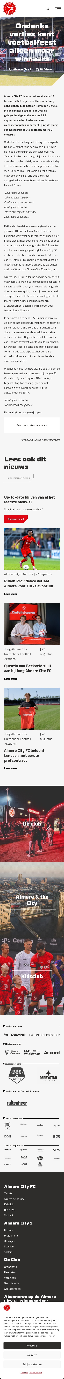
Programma (11, 1235)
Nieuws (28, 574)
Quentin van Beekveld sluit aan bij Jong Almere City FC (27, 668)
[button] (47, 8)
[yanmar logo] (15, 1035)
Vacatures (10, 1278)
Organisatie (10, 1267)
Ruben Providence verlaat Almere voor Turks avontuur (29, 583)
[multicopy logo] (40, 1151)
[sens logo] (23, 1158)
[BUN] (56, 1136)
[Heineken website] (56, 1158)
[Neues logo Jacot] (23, 1164)
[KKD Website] (17, 1075)
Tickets (8, 1193)
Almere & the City (14, 1199)
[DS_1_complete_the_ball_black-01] (48, 1075)
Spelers (8, 1252)
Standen (9, 1246)
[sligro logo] (40, 1158)
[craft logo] (7, 1151)
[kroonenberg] (44, 1035)
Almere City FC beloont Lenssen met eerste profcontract (24, 755)
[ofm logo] (56, 1151)
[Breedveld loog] (40, 1164)
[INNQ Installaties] (7, 1136)
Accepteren (32, 1346)
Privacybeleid (36, 1372)
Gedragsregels (12, 1289)
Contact (8, 1215)
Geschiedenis (11, 1283)
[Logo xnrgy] (7, 1164)
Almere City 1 (22, 69)
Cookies (24, 1372)
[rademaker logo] (40, 1126)
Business (9, 1210)
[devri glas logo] (23, 1126)
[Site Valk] (7, 1158)
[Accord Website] (52, 1052)
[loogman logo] (7, 1126)
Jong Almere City (15, 649)
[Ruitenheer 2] (32, 1102)
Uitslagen (9, 1241)
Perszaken (10, 1272)
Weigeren (32, 1355)
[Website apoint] (56, 1126)
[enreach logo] (23, 1151)
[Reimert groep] (23, 1136)
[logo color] (9, 8)
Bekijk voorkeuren (32, 1364)
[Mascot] (32, 1052)
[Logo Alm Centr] (12, 1052)
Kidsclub (8, 1204)
